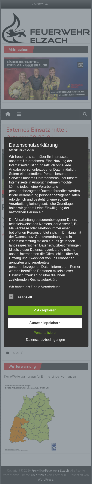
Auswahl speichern (45, 323)
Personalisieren (46, 332)
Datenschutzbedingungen (45, 340)
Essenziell (23, 297)
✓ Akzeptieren (45, 310)
